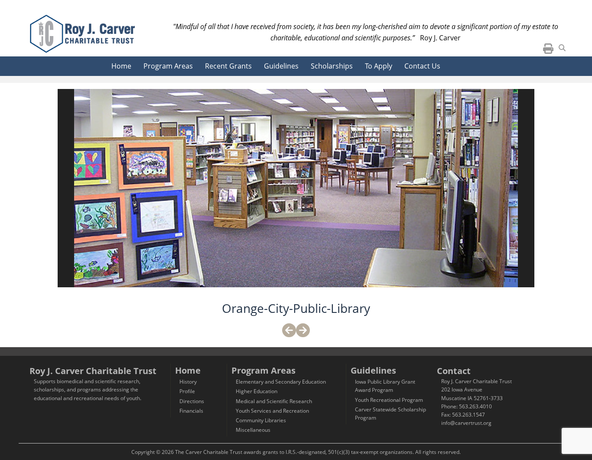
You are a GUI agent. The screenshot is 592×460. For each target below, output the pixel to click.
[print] (548, 50)
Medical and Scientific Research (274, 401)
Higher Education (256, 391)
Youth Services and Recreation (272, 410)
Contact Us (422, 66)
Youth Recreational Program (389, 400)
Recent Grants (228, 66)
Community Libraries (261, 420)
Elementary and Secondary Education (281, 381)
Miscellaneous (253, 430)
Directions (191, 401)
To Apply (378, 66)
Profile (187, 391)
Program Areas (168, 66)
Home (121, 66)
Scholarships (332, 66)
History (188, 381)
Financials (191, 410)
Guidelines (281, 66)
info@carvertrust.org (466, 423)
